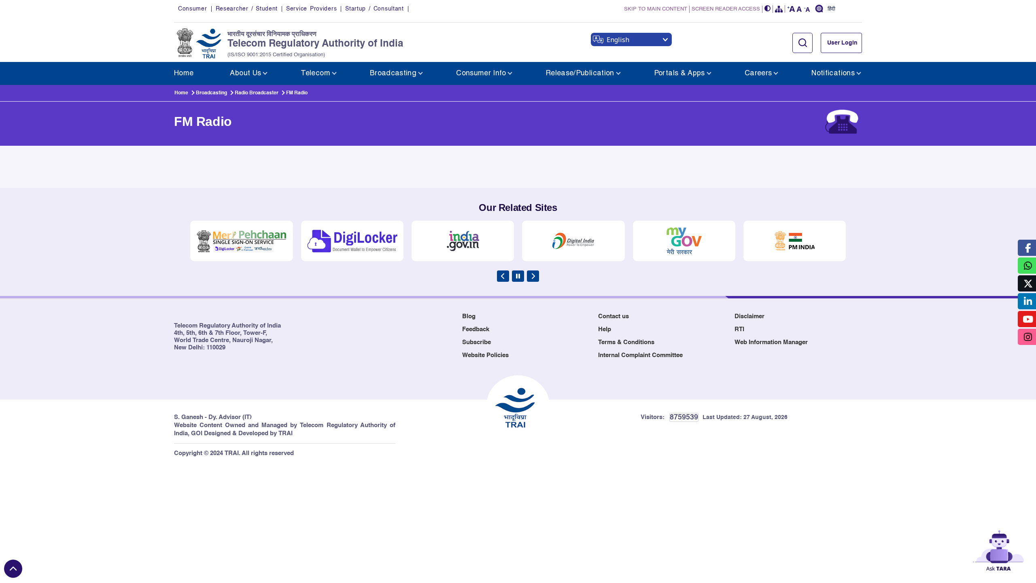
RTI (739, 329)
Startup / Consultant (374, 9)
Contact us (613, 316)
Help (604, 329)
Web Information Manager (771, 342)
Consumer (192, 9)
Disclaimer (749, 316)
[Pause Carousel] (518, 276)
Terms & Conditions (626, 342)
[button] (767, 9)
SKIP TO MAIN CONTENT (655, 9)
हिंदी (831, 9)
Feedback (475, 329)
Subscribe (476, 342)
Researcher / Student (247, 9)
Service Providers (311, 9)
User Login (842, 43)
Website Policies (485, 355)
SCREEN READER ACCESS (726, 9)
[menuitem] (183, 73)
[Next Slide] (533, 276)
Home (181, 93)
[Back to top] (13, 569)
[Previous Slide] (503, 276)
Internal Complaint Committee (640, 355)
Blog (469, 316)
